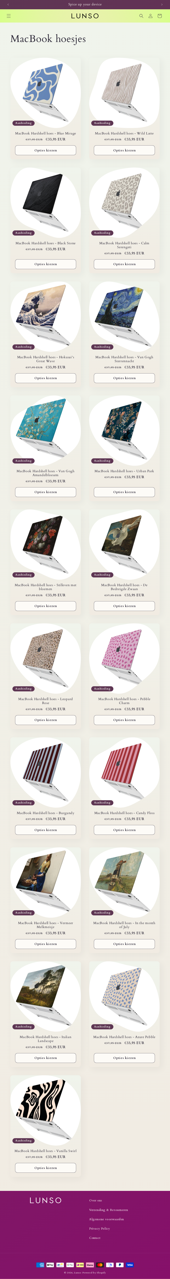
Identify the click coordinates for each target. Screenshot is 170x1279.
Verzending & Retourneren (108, 1210)
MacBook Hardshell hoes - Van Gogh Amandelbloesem (46, 473)
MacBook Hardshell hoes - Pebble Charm (124, 701)
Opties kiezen (45, 150)
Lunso (77, 1272)
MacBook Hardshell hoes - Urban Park (124, 471)
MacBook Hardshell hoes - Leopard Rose (45, 701)
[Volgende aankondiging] (161, 4)
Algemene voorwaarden (106, 1219)
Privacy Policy (99, 1229)
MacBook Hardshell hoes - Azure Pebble (124, 1037)
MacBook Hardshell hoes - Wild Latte (124, 133)
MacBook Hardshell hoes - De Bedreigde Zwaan (124, 587)
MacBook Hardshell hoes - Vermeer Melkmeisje (45, 925)
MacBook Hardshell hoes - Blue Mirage (45, 133)
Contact (94, 1238)
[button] (8, 15)
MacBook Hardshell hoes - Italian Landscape (45, 1039)
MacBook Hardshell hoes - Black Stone (46, 243)
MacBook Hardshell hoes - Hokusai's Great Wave (45, 359)
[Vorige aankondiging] (8, 4)
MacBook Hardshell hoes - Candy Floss (124, 813)
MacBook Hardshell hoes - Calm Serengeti (124, 245)
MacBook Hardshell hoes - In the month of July (124, 925)
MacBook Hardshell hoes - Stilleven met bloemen (45, 587)
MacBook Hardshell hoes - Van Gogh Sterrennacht (124, 359)
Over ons (95, 1200)
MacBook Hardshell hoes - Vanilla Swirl (45, 1151)
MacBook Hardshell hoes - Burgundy (45, 813)
